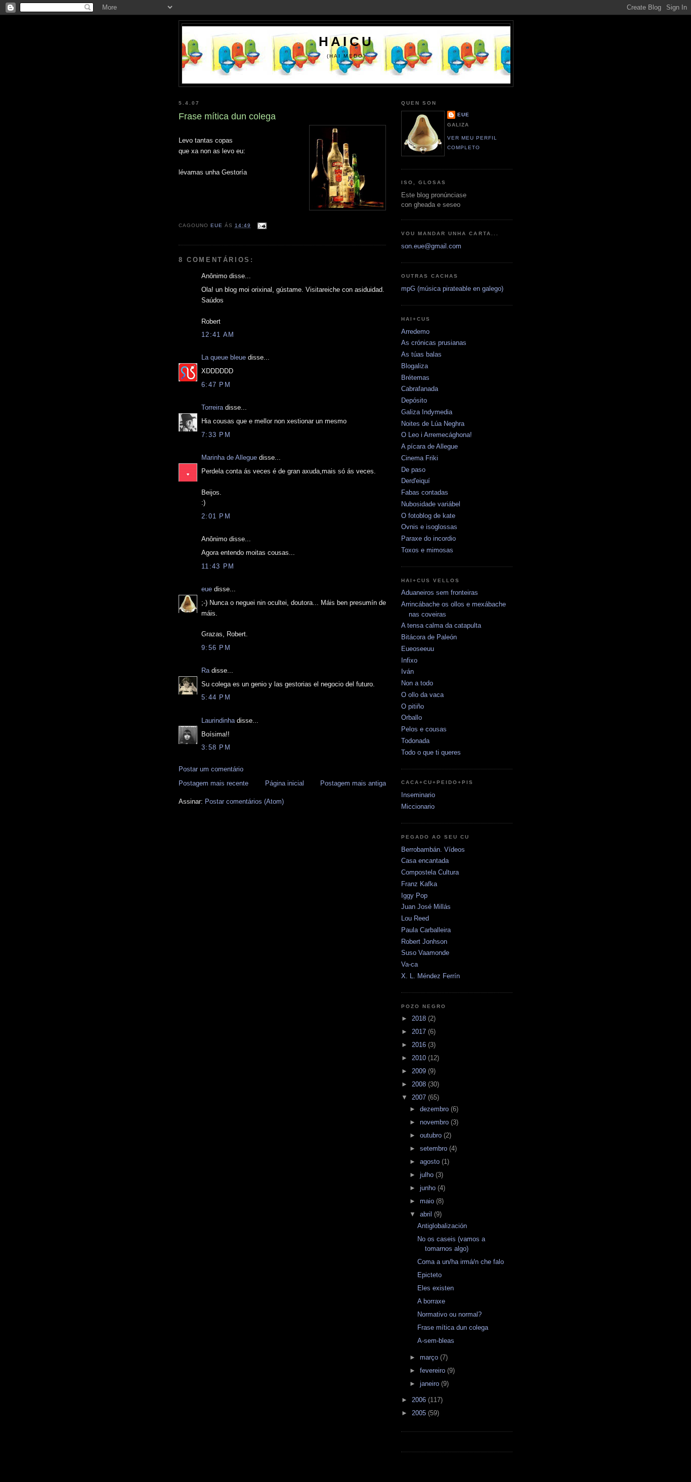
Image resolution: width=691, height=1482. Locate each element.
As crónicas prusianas (433, 342)
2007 (420, 1097)
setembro (434, 1148)
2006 (420, 1400)
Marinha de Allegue (229, 457)
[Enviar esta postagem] (262, 225)
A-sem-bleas (435, 1340)
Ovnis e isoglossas (429, 527)
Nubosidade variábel (430, 504)
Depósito (414, 400)
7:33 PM (216, 435)
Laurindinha (218, 720)
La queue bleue (223, 357)
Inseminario (418, 795)
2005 (420, 1413)
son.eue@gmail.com (431, 246)
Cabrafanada (419, 389)
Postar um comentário (211, 769)
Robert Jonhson (424, 941)
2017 (420, 1031)
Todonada (415, 741)
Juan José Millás (426, 906)
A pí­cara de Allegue (429, 446)
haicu (346, 41)
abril (427, 1214)
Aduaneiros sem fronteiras (439, 592)
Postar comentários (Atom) (244, 801)
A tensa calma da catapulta (441, 625)
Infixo (409, 660)
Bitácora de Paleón (429, 637)
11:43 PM (217, 566)
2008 (420, 1084)
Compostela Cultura (430, 872)
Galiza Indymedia (426, 412)
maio (428, 1201)
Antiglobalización (442, 1226)
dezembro (435, 1109)
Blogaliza (414, 366)
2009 (420, 1071)
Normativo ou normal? (449, 1314)
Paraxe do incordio (428, 538)
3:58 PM (216, 747)
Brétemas (415, 377)
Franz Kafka (419, 884)
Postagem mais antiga (353, 783)
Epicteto (429, 1275)
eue (206, 589)
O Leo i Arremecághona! (436, 435)
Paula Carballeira (426, 930)
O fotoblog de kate (428, 515)
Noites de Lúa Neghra (432, 423)
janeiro (430, 1383)
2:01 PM (216, 516)
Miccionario (418, 806)
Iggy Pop (414, 895)
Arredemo (415, 331)
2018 (420, 1018)
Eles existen (435, 1288)
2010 (420, 1058)
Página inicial (284, 783)
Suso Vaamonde (425, 952)
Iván (407, 671)
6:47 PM (216, 384)
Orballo (411, 717)
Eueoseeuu (417, 648)
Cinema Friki (419, 458)
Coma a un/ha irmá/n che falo (460, 1262)
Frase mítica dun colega (452, 1327)
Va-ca (409, 964)
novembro (435, 1122)
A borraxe (431, 1301)
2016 (420, 1045)
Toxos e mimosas (427, 550)
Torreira (212, 407)
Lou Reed (415, 918)
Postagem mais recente (213, 783)
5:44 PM (216, 697)
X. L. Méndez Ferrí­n (430, 976)
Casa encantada (425, 860)
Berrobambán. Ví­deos (433, 849)
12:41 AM (217, 334)
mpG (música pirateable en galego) (452, 288)
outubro (432, 1135)
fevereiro (433, 1370)
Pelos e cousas (424, 729)
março (430, 1357)
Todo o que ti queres (431, 752)
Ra (205, 670)
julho (428, 1175)
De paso (413, 469)
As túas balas (421, 354)
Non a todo (417, 683)
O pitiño (412, 706)
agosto (431, 1161)
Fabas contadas (424, 492)
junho (429, 1188)
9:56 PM (216, 647)
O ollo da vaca (422, 695)
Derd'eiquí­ (415, 481)
